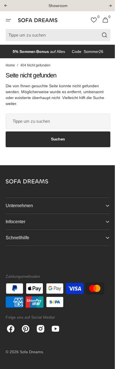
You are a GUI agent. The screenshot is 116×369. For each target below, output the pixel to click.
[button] (5, 5)
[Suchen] (100, 35)
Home (10, 65)
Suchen (56, 139)
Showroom (58, 5)
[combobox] (56, 121)
